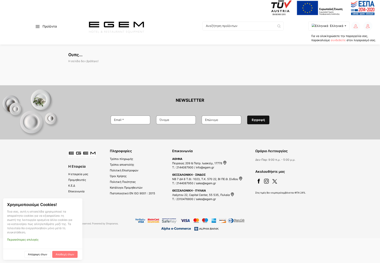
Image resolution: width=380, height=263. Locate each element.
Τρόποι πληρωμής (121, 158)
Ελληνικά (336, 26)
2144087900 (184, 167)
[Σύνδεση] (355, 26)
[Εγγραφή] (367, 26)
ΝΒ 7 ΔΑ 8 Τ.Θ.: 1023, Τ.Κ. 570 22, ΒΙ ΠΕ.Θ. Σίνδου (205, 179)
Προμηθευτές (77, 179)
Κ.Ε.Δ (71, 185)
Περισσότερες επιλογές (23, 239)
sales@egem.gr (206, 183)
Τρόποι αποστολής (122, 164)
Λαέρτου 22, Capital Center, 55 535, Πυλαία (201, 195)
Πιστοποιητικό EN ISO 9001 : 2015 (132, 193)
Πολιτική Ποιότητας (123, 181)
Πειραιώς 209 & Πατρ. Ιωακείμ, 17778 (197, 163)
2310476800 (184, 199)
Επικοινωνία (76, 191)
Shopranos (112, 223)
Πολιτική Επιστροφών (124, 170)
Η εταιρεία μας (78, 174)
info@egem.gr (205, 167)
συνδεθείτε (338, 40)
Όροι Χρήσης (118, 176)
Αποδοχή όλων (65, 254)
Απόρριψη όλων (37, 254)
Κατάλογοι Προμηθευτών (126, 187)
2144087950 (184, 183)
